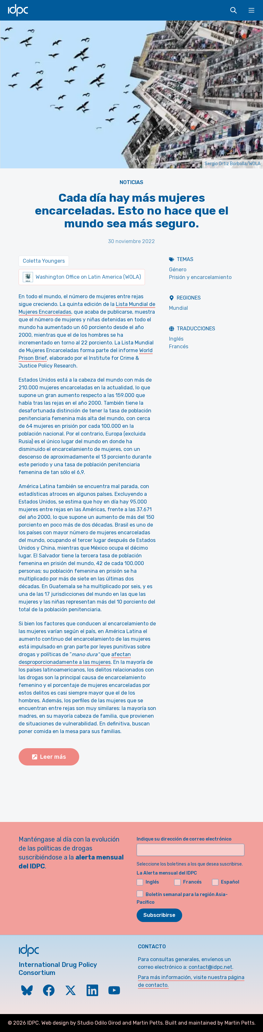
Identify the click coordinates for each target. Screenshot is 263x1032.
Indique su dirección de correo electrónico (184, 839)
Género (177, 269)
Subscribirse (159, 915)
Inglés (176, 339)
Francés (178, 346)
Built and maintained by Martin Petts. (210, 1023)
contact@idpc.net (210, 967)
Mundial (178, 308)
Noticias (131, 182)
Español (230, 882)
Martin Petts (148, 1023)
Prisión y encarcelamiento (200, 277)
